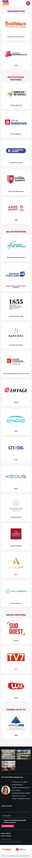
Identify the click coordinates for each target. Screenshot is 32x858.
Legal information (6, 839)
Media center (5, 833)
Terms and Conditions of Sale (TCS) (11, 841)
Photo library (6, 836)
